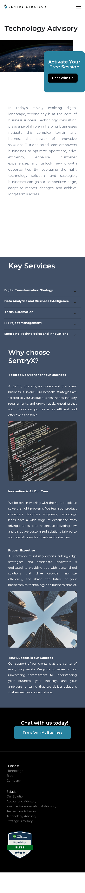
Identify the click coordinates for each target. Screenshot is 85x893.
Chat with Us (62, 78)
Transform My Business (42, 732)
